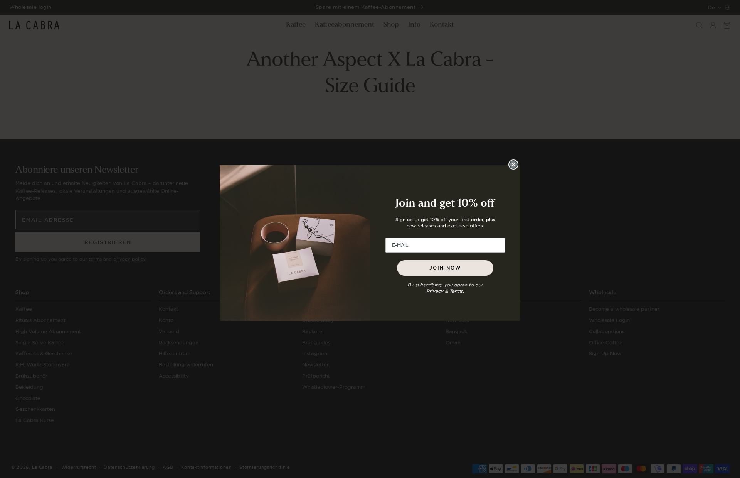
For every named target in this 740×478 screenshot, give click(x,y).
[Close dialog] (513, 164)
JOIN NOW (445, 268)
